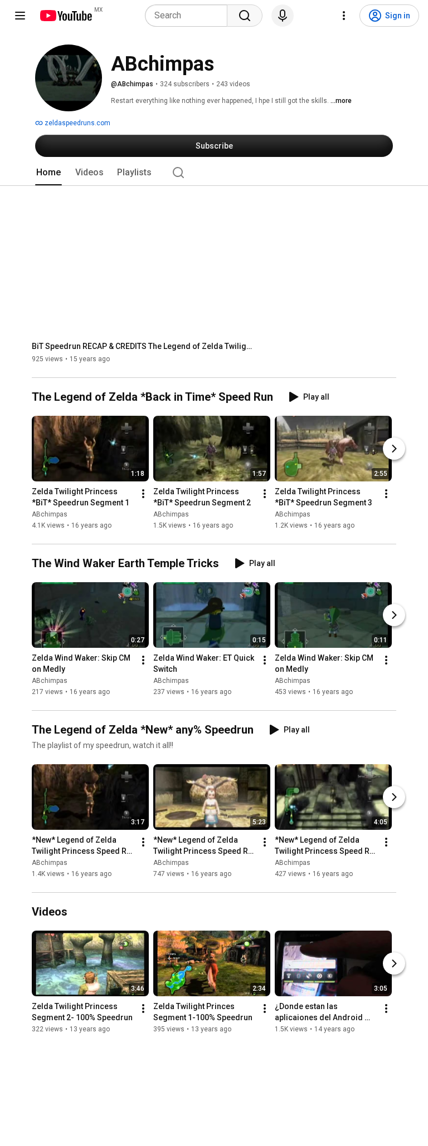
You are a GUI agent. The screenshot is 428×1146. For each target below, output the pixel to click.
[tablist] (214, 172)
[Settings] (344, 15)
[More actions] (143, 494)
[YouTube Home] (65, 15)
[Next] (394, 448)
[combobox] (189, 15)
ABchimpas (49, 514)
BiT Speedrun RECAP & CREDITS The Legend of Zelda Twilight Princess (143, 346)
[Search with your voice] (282, 15)
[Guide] (20, 15)
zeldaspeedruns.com (76, 123)
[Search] (244, 15)
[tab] (48, 172)
